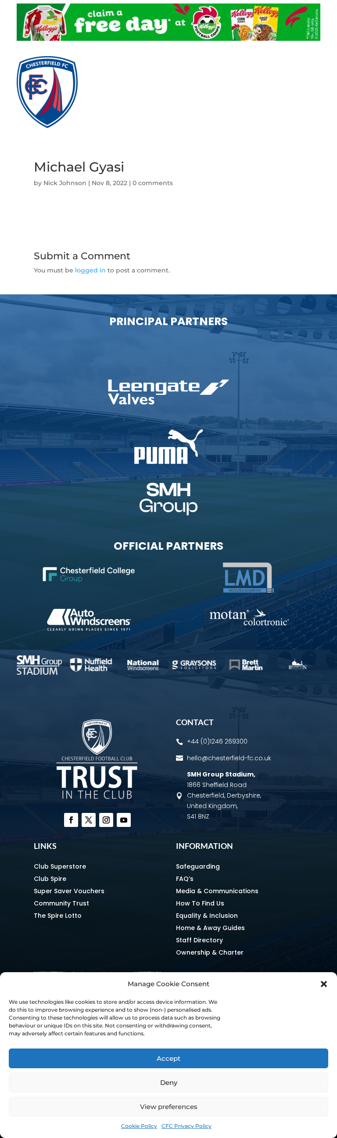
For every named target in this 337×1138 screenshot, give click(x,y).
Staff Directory (199, 940)
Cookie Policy (139, 1126)
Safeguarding (198, 866)
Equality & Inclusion (207, 915)
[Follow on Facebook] (71, 820)
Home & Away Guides (210, 927)
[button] (323, 984)
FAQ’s (185, 878)
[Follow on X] (89, 820)
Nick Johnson (64, 183)
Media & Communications (217, 891)
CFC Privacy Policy (186, 1126)
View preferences (168, 1106)
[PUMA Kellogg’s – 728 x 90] (168, 39)
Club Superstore (60, 866)
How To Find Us (200, 903)
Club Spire (50, 878)
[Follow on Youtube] (124, 820)
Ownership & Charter (210, 952)
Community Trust (61, 903)
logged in (90, 270)
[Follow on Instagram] (106, 820)
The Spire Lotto (58, 915)
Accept (168, 1058)
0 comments (153, 183)
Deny (168, 1082)
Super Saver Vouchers (69, 891)
